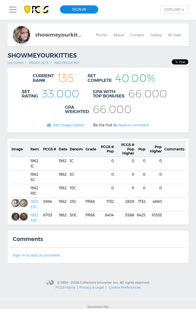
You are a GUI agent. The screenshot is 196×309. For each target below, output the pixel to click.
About (118, 35)
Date (63, 149)
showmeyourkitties (58, 34)
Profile (101, 35)
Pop (107, 149)
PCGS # (49, 149)
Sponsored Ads (98, 306)
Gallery (156, 35)
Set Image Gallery (68, 125)
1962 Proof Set (66, 63)
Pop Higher (127, 149)
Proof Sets (38, 63)
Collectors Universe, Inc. (99, 282)
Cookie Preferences (125, 287)
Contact (137, 35)
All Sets (174, 35)
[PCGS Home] (39, 9)
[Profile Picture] (21, 34)
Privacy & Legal (91, 287)
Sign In (79, 9)
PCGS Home (65, 287)
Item (34, 149)
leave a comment (133, 125)
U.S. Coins (15, 63)
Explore (174, 9)
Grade (90, 149)
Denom (76, 149)
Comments (174, 149)
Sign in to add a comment (36, 255)
